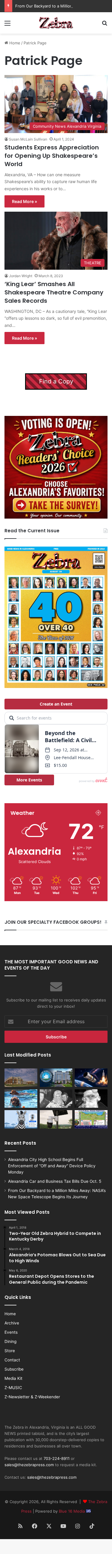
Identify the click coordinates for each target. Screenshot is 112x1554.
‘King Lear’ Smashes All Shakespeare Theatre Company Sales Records (53, 292)
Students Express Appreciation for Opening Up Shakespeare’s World (51, 155)
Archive (11, 1323)
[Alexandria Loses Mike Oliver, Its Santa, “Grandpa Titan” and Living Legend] (91, 1098)
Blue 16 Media (72, 1511)
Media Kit (13, 1378)
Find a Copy (56, 381)
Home (14, 42)
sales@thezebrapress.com (29, 1464)
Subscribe (14, 1369)
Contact (12, 1360)
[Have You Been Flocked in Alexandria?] (56, 1119)
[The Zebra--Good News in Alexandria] (56, 22)
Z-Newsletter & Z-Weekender (32, 1396)
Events (11, 1332)
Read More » (24, 201)
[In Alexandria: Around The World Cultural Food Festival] (91, 1119)
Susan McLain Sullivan (28, 139)
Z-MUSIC (13, 1387)
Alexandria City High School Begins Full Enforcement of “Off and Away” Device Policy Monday (52, 1165)
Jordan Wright (20, 276)
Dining (10, 1341)
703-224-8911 (57, 1458)
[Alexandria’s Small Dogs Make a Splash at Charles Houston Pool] (20, 1098)
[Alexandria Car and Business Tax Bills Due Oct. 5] (56, 1077)
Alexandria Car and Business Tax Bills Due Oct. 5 (54, 1181)
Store (9, 1350)
